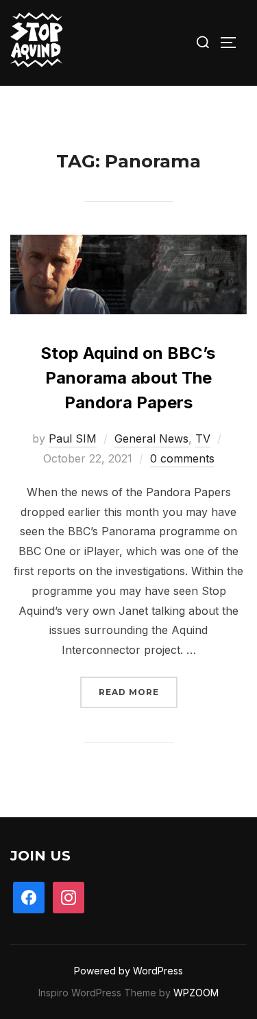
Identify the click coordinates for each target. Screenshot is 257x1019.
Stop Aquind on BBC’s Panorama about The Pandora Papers (127, 377)
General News (151, 438)
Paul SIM (73, 438)
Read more (138, 691)
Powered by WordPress (128, 970)
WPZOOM (196, 992)
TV (202, 438)
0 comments (182, 458)
